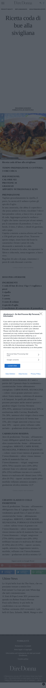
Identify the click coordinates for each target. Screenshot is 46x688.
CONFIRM (12, 366)
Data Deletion (10, 374)
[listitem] (23, 354)
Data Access (23, 374)
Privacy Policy (36, 374)
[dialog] (23, 344)
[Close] (42, 314)
